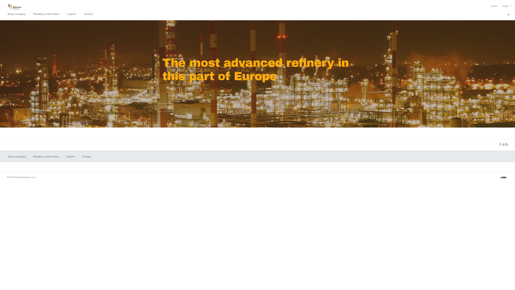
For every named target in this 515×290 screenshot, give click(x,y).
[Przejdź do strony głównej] (14, 8)
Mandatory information (46, 13)
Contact (493, 6)
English (505, 6)
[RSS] (506, 144)
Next (170, 107)
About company (17, 13)
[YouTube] (503, 144)
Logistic (71, 13)
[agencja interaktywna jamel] (503, 177)
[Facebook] (500, 144)
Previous (162, 107)
